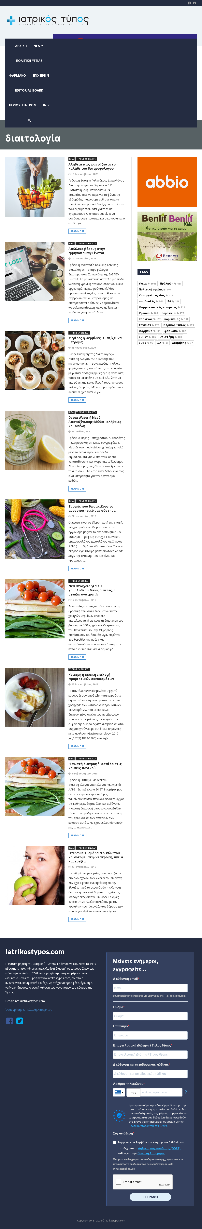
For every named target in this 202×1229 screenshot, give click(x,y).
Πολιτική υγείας (155, 289)
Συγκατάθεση (123, 1133)
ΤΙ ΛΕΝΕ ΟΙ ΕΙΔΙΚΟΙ (86, 159)
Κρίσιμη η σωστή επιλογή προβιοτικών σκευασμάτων (91, 676)
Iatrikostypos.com (35, 951)
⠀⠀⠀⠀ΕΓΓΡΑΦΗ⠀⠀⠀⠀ (150, 1197)
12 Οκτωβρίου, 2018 (83, 600)
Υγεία (147, 283)
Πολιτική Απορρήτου (151, 1153)
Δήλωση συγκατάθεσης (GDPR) (159, 1148)
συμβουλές (151, 301)
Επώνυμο (120, 1026)
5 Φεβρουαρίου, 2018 (84, 773)
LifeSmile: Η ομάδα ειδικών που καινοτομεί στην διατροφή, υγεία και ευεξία (95, 857)
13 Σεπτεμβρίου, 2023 (84, 174)
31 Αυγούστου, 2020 (83, 347)
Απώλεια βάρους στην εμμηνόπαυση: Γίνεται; (86, 251)
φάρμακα (150, 331)
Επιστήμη (171, 337)
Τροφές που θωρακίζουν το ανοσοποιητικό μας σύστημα (92, 508)
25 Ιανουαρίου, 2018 (83, 867)
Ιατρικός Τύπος (178, 325)
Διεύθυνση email (125, 978)
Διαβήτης (182, 343)
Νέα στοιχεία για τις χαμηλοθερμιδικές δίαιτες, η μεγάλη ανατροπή (92, 590)
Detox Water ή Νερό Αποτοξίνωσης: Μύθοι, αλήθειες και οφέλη (94, 421)
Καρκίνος (150, 319)
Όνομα (118, 1007)
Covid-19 (149, 325)
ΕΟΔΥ (146, 343)
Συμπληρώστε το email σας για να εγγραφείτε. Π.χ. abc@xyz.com (149, 996)
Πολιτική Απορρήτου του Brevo (148, 1125)
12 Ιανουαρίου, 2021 (83, 258)
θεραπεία (173, 313)
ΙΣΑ (173, 301)
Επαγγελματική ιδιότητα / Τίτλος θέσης (142, 1045)
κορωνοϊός (176, 319)
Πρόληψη (170, 283)
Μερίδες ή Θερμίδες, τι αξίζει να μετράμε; (95, 340)
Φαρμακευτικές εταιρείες (162, 307)
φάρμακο (175, 331)
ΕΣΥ (162, 343)
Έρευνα (148, 313)
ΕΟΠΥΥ (147, 337)
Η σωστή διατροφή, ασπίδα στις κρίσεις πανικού (95, 766)
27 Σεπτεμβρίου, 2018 (84, 684)
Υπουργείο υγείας (156, 295)
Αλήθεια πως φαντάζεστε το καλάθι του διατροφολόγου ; (92, 166)
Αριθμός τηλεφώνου (128, 1083)
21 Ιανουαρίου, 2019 (83, 516)
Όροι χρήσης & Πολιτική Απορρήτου (28, 1010)
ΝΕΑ (71, 159)
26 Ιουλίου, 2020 (81, 431)
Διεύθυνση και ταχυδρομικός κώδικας (141, 1064)
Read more (77, 231)
